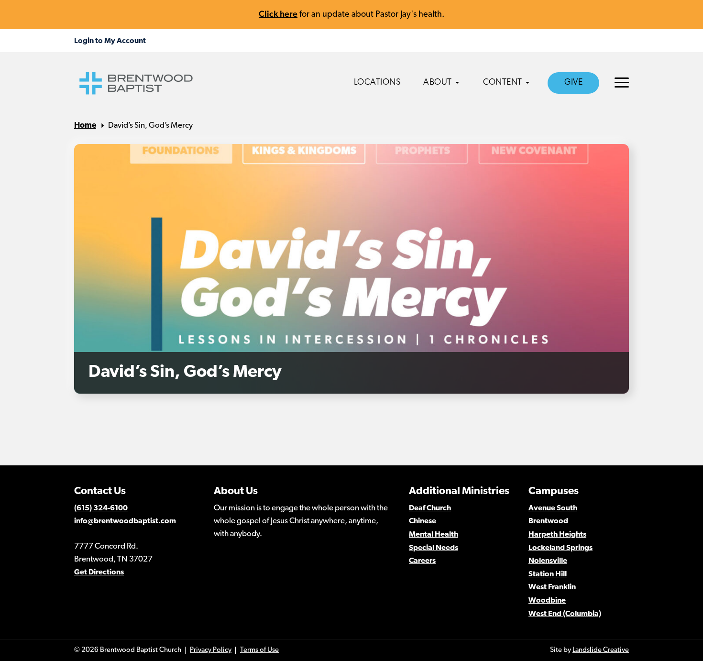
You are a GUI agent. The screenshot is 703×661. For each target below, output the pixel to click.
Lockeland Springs (560, 548)
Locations (377, 82)
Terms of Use (259, 650)
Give (573, 82)
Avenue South (552, 508)
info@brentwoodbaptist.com (125, 521)
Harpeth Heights (557, 535)
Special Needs (433, 548)
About (437, 82)
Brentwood (548, 521)
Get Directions (99, 572)
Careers (422, 561)
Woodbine (547, 601)
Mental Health (433, 535)
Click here (278, 14)
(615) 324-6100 (101, 508)
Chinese (422, 521)
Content (502, 82)
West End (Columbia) (564, 614)
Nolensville (547, 561)
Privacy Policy (210, 650)
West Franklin (552, 587)
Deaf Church (430, 508)
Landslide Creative (600, 650)
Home (85, 125)
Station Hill (547, 574)
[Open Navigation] (622, 82)
